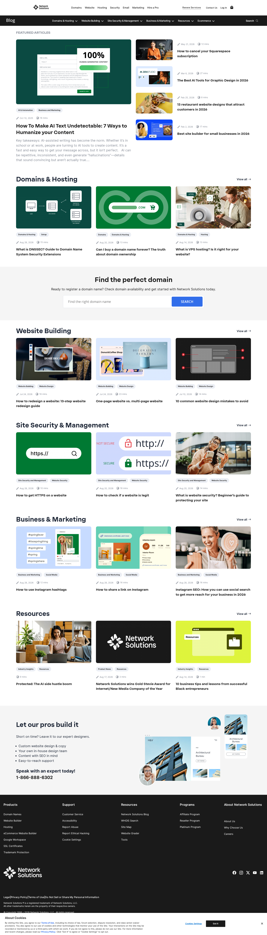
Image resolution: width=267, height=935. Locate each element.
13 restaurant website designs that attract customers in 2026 (210, 106)
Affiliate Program (190, 814)
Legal (7, 897)
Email (126, 7)
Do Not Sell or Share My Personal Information (72, 897)
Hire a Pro (153, 7)
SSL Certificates (13, 845)
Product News (104, 669)
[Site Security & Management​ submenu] (141, 20)
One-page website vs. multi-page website (129, 401)
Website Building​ (25, 386)
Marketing (138, 7)
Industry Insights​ (26, 669)
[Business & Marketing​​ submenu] (173, 20)
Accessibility (69, 820)
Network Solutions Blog (135, 814)
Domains (76, 7)
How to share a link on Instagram (122, 589)
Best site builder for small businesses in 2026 (213, 134)
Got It (215, 923)
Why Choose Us (233, 827)
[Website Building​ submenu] (102, 20)
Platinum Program (190, 826)
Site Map (126, 826)
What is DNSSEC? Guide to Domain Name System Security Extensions (49, 251)
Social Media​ (51, 575)
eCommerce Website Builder (20, 833)
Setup (44, 234)
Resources (44, 669)
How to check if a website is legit (122, 495)
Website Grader (130, 833)
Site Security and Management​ (32, 480)
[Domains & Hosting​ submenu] (76, 20)
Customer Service (72, 814)
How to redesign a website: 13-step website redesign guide (51, 403)
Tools (124, 839)
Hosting (102, 7)
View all (242, 179)
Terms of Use (36, 897)
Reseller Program (190, 820)
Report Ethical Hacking (75, 833)
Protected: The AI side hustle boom (44, 684)
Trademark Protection (16, 852)
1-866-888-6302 (34, 777)
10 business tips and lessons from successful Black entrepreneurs (211, 686)
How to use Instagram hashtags (41, 589)
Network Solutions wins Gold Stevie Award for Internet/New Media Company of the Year (133, 686)
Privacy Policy (19, 897)
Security (115, 7)
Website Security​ (59, 480)
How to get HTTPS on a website (41, 495)
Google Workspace (15, 839)
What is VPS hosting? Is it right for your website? (207, 251)
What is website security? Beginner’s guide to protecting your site (212, 497)
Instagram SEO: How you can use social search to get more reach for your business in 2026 (213, 592)
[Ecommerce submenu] (213, 20)
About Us (229, 821)
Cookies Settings (193, 923)
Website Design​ (46, 386)
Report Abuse (70, 826)
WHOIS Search (129, 820)
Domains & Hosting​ (26, 234)
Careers (228, 833)
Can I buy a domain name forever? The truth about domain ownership (130, 252)
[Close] (262, 923)
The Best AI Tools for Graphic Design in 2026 (212, 80)
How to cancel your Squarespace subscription (203, 53)
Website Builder (13, 820)
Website (89, 7)
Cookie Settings (71, 839)
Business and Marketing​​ (49, 110)
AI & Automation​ (25, 110)
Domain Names (12, 814)
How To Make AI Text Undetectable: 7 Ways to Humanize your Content (71, 129)
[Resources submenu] (192, 20)
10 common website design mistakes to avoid (212, 401)
